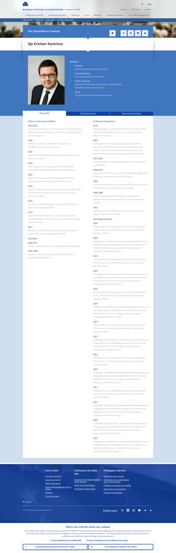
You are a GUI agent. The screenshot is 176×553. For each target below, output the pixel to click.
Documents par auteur (66, 20)
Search (142, 4)
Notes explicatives (53, 484)
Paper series (50, 20)
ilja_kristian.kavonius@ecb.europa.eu (95, 95)
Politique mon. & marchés (34, 15)
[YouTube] (139, 510)
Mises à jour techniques (84, 485)
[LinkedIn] (127, 510)
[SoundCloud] (145, 510)
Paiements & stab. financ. (57, 15)
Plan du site (28, 502)
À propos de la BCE (53, 476)
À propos (124, 9)
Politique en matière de (117, 486)
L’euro (87, 15)
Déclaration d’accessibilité (115, 489)
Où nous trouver (52, 496)
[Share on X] (124, 33)
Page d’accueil (28, 20)
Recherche (97, 15)
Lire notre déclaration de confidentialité (66, 540)
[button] (146, 4)
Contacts (49, 493)
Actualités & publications (115, 15)
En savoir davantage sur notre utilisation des (107, 540)
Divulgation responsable (84, 489)
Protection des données (114, 476)
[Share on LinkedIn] (138, 33)
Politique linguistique (113, 493)
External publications (131, 114)
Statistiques (76, 15)
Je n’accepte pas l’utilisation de (121, 547)
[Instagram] (133, 510)
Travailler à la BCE (52, 480)
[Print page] (112, 33)
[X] (122, 510)
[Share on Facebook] (131, 33)
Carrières (148, 9)
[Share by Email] (145, 33)
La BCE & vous (136, 9)
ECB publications (88, 114)
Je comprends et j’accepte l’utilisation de (55, 547)
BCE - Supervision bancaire (138, 15)
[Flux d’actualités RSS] (150, 510)
